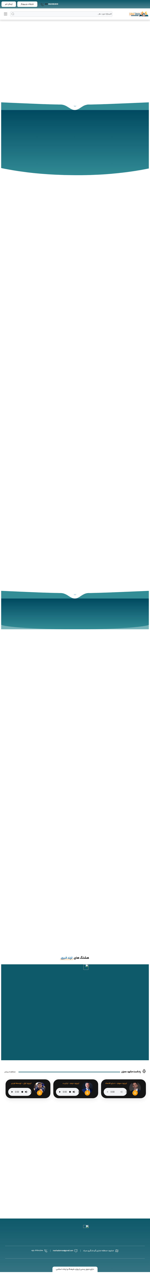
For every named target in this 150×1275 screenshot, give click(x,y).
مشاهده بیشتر (10, 1072)
